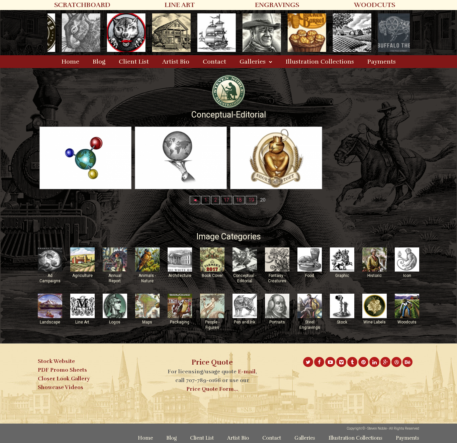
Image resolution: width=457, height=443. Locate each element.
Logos (114, 322)
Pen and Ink (244, 322)
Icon (407, 275)
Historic (374, 275)
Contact (214, 61)
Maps (147, 322)
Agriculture (82, 275)
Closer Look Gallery (64, 378)
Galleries (253, 61)
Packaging (179, 322)
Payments (381, 61)
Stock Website (56, 361)
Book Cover (212, 275)
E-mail (247, 371)
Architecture (179, 275)
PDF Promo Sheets (62, 370)
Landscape (50, 322)
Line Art (82, 322)
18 (239, 200)
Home (70, 61)
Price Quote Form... (212, 389)
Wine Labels (374, 322)
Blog (99, 61)
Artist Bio (175, 61)
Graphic (342, 275)
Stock (342, 322)
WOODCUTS (374, 5)
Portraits (277, 322)
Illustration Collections (320, 61)
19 (251, 200)
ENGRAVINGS (277, 5)
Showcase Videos (60, 387)
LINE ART (180, 5)
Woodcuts (407, 322)
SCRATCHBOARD (82, 5)
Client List (134, 61)
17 (226, 200)
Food (309, 275)
